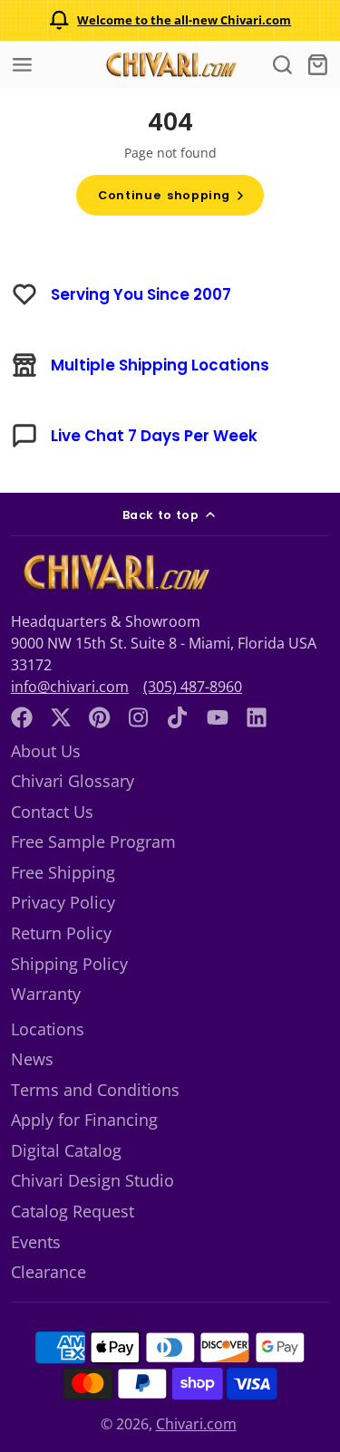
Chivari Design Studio (92, 1180)
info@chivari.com (70, 687)
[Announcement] (170, 20)
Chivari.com (196, 1424)
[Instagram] (140, 717)
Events (36, 1242)
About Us (46, 751)
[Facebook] (22, 717)
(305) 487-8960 (192, 687)
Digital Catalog (66, 1150)
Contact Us (52, 811)
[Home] (170, 64)
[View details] (114, 572)
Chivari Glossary (72, 781)
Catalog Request (72, 1211)
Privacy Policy (63, 902)
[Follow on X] (61, 717)
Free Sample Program (93, 841)
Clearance (48, 1272)
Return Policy (61, 933)
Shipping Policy (69, 964)
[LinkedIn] (256, 717)
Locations (47, 1029)
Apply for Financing (84, 1119)
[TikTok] (178, 717)
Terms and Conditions (95, 1090)
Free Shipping (63, 872)
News (32, 1059)
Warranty (46, 994)
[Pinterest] (100, 717)
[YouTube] (217, 717)
